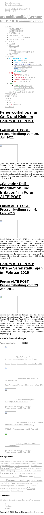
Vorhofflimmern (22, 488)
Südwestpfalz (13, 488)
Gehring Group (10, 471)
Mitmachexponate (31, 473)
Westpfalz (14, 491)
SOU (29, 483)
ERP (32, 466)
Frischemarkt (38, 468)
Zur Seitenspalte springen (14, 5)
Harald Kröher (19, 470)
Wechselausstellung (5, 491)
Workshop (20, 491)
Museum (16, 477)
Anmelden (40, 512)
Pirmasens (26, 476)
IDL (25, 471)
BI (29, 461)
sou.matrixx (35, 483)
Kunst (16, 473)
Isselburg (29, 470)
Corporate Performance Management (28, 463)
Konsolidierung (37, 471)
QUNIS (31, 481)
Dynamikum (5, 465)
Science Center (10, 483)
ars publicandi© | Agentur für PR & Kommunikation (21, 19)
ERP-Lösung (38, 466)
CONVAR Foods (13, 463)
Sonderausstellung (22, 483)
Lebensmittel (22, 473)
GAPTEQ (2, 470)
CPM (40, 463)
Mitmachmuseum (6, 477)
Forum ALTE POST (10, 468)
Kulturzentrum (7, 473)
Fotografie (23, 468)
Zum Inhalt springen (12, 3)
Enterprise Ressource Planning (20, 466)
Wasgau (31, 488)
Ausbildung (25, 461)
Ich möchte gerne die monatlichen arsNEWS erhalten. (20, 500)
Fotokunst (31, 468)
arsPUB (19, 461)
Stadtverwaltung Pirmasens (7, 486)
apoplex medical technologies (8, 461)
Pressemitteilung (17, 480)
